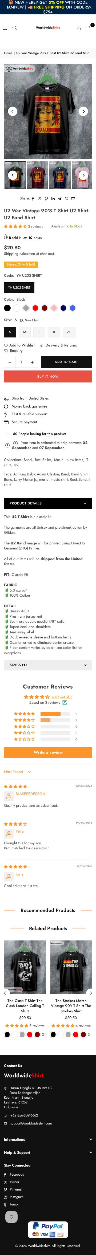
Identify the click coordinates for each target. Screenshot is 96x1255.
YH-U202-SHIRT (19, 287)
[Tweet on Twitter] (40, 198)
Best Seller (43, 459)
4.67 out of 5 (62, 697)
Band (28, 459)
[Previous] (12, 111)
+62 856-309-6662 (24, 1115)
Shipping (11, 253)
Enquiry (16, 350)
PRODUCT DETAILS (26, 503)
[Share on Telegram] (60, 198)
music (44, 479)
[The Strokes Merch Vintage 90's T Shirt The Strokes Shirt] (71, 967)
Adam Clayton (48, 474)
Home (8, 53)
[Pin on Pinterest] (47, 198)
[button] (88, 27)
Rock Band (78, 479)
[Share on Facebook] (33, 198)
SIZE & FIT (18, 664)
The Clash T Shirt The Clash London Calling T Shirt (25, 1006)
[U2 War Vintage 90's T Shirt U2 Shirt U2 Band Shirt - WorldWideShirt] (37, 175)
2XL (69, 332)
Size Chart (31, 320)
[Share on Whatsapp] (67, 198)
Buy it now (48, 376)
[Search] (14, 27)
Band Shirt (79, 474)
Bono (8, 479)
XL (54, 332)
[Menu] (5, 27)
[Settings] (79, 27)
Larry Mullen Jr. (25, 479)
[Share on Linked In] (53, 198)
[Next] (83, 111)
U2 (16, 465)
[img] (15, 786)
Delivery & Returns (61, 345)
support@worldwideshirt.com (31, 1123)
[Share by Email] (73, 198)
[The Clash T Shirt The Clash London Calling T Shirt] (25, 967)
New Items (75, 459)
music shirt (59, 479)
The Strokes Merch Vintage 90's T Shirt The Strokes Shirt (71, 1006)
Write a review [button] (48, 752)
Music (58, 459)
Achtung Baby (24, 474)
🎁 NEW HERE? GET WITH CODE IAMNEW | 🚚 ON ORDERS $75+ (48, 7)
